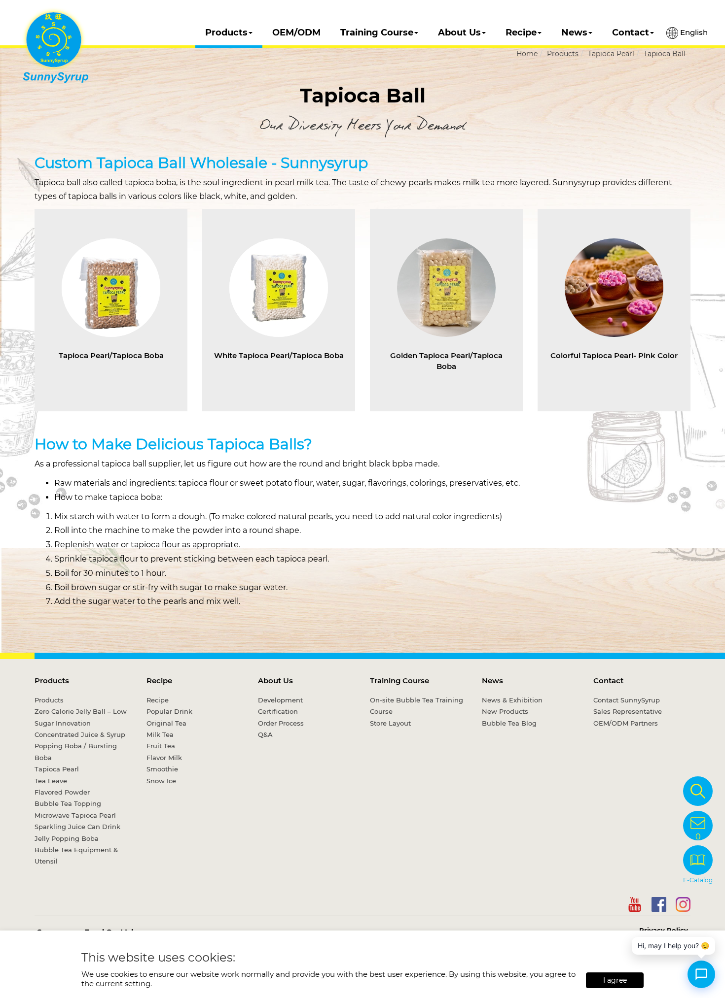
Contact (630, 32)
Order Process (281, 723)
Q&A (265, 734)
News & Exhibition (512, 700)
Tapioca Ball (665, 53)
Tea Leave (51, 781)
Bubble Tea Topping (68, 803)
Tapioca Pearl (611, 53)
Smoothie (162, 769)
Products (226, 32)
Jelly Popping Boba (67, 838)
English (693, 32)
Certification (278, 711)
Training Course (376, 32)
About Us (459, 32)
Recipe (521, 32)
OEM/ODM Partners (625, 723)
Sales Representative (627, 711)
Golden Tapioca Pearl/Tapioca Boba (446, 360)
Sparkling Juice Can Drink (77, 827)
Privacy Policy (663, 930)
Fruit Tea (160, 746)
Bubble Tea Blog (509, 723)
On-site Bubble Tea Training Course (416, 705)
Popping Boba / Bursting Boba (76, 751)
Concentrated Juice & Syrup (80, 734)
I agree (615, 980)
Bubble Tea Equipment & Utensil (76, 855)
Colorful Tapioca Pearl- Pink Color (614, 355)
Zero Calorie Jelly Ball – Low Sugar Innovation (81, 717)
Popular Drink (169, 711)
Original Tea (166, 723)
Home (527, 53)
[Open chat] (701, 974)
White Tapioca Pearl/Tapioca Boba (279, 355)
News (574, 32)
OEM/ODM (296, 32)
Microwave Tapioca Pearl (75, 815)
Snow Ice (161, 781)
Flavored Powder (62, 792)
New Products (505, 711)
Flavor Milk (164, 758)
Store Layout (390, 723)
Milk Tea (160, 734)
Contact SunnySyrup (626, 700)
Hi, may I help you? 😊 (673, 945)
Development (280, 700)
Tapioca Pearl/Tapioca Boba (111, 355)
